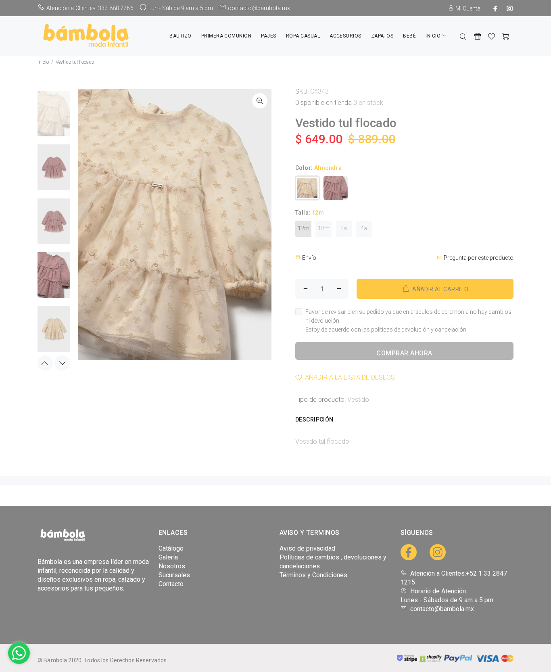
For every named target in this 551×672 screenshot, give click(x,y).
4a (364, 228)
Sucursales (174, 575)
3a (343, 228)
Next (62, 363)
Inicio (43, 62)
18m (324, 228)
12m (303, 228)
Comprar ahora (404, 353)
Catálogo (171, 548)
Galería (168, 557)
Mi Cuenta (467, 8)
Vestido (358, 399)
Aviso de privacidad (307, 548)
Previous (45, 363)
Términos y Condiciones (313, 575)
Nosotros (172, 566)
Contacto (171, 584)
